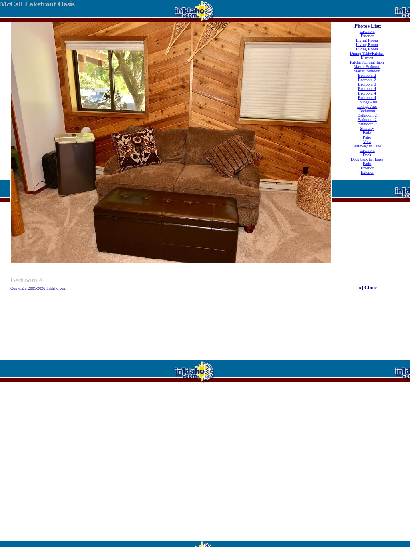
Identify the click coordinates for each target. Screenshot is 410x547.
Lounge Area (367, 102)
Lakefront (367, 31)
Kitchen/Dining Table (367, 62)
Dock (367, 155)
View (367, 141)
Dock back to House (367, 159)
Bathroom (367, 111)
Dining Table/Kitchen (367, 53)
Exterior (367, 36)
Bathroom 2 (367, 115)
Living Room (367, 40)
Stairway (367, 128)
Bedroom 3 (367, 84)
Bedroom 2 (367, 75)
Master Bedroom (367, 66)
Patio (367, 133)
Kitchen (367, 58)
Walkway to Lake (367, 146)
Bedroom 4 (367, 88)
